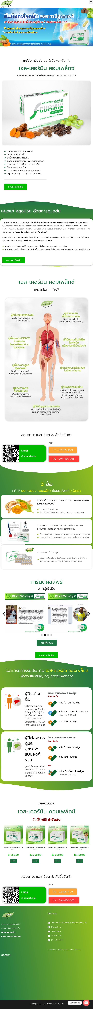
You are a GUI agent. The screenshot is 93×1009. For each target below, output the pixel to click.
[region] (31, 990)
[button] (91, 2)
